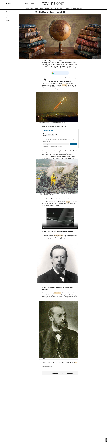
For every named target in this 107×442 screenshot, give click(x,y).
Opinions (62, 8)
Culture (47, 8)
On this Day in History (47, 366)
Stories (68, 8)
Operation (64, 85)
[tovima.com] (53, 3)
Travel (51, 8)
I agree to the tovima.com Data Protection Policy (46, 146)
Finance (41, 8)
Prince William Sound (71, 151)
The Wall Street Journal (76, 8)
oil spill (47, 154)
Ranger (68, 201)
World (31, 8)
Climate (57, 8)
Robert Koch (57, 293)
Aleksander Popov (58, 235)
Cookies (106, 439)
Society (36, 8)
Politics (27, 8)
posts (75, 362)
